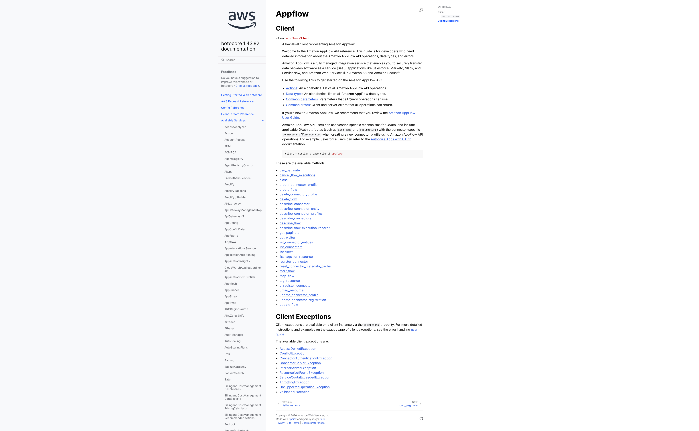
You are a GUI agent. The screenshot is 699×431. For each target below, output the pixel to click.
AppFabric (231, 235)
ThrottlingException (294, 382)
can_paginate (290, 170)
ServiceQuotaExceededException (305, 377)
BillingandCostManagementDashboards (242, 387)
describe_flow (290, 223)
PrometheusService (237, 178)
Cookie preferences (313, 422)
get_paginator (290, 232)
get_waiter (287, 237)
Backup (229, 360)
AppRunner (231, 290)
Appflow (230, 242)
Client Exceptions (448, 20)
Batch (228, 379)
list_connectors (291, 247)
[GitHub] (421, 419)
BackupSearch (234, 373)
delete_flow (288, 199)
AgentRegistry (233, 159)
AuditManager (233, 334)
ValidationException (294, 392)
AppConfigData (234, 229)
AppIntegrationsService (240, 248)
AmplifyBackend (235, 191)
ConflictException (293, 353)
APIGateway (232, 203)
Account (230, 133)
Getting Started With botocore (241, 95)
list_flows (286, 252)
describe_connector (295, 204)
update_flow (289, 304)
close (284, 180)
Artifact (229, 322)
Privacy (280, 422)
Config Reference (232, 107)
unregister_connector (296, 285)
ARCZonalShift (234, 315)
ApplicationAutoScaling (239, 254)
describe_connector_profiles (301, 213)
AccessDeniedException (298, 348)
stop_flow (287, 276)
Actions (291, 88)
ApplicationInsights (237, 261)
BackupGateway (235, 366)
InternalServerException (298, 368)
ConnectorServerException (300, 363)
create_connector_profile (298, 185)
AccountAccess (234, 139)
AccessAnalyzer (235, 127)
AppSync (230, 302)
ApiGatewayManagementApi (243, 210)
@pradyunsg (309, 419)
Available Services (233, 120)
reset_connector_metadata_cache (305, 266)
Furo (322, 419)
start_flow (287, 271)
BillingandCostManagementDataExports (242, 397)
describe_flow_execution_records (305, 228)
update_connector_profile (299, 295)
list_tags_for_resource (296, 256)
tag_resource (290, 280)
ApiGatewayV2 (234, 216)
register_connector (294, 261)
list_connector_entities (296, 242)
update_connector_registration (303, 300)
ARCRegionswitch (236, 309)
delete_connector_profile (298, 194)
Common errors (298, 105)
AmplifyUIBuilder (235, 197)
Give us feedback (247, 85)
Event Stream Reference (237, 114)
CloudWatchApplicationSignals (243, 269)
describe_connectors (295, 218)
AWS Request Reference (237, 101)
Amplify (229, 184)
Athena (229, 328)
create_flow (288, 189)
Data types (294, 94)
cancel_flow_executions (297, 175)
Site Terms (293, 422)
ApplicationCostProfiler (239, 277)
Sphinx (293, 419)
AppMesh (230, 283)
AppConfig (231, 222)
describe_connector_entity (299, 209)
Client (441, 12)
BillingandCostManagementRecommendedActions (242, 416)
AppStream (231, 296)
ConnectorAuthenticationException (306, 358)
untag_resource (291, 290)
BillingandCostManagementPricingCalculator (242, 406)
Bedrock (230, 424)
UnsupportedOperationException (305, 387)
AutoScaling (232, 341)
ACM (227, 146)
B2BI (227, 354)
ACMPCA (230, 152)
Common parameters (302, 99)
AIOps (228, 171)
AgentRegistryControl (238, 165)
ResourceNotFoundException (302, 372)
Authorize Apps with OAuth (391, 139)
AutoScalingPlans (236, 347)
